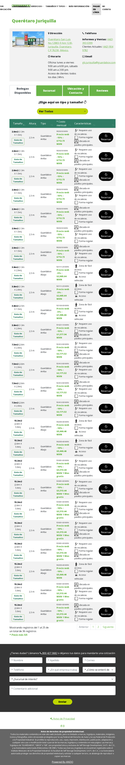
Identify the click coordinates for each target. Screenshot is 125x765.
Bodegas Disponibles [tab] (22, 91)
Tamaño (17, 123)
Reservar (106, 139)
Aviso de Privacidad (64, 718)
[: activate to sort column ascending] (106, 123)
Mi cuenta (106, 8)
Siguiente (108, 627)
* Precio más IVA (18, 635)
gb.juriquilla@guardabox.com (99, 62)
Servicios (36, 6)
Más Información (79, 6)
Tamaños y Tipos (55, 6)
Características (82, 123)
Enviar (62, 701)
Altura (32, 123)
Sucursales (20, 6)
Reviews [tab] (102, 90)
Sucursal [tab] (49, 90)
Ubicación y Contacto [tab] (76, 91)
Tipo (43, 123)
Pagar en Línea (96, 9)
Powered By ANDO (62, 762)
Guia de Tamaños (18, 141)
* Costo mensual (61, 123)
